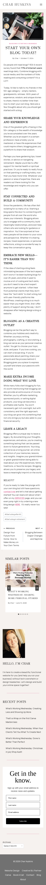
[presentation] (23, 575)
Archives (7, 842)
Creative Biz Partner (31, 870)
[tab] (18, 614)
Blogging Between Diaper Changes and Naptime (33, 533)
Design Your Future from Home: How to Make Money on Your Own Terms (11, 537)
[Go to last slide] (9, 588)
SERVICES (20, 498)
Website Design (12, 870)
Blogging (13, 44)
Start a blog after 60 (13, 514)
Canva (8, 875)
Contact (30, 875)
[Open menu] (41, 4)
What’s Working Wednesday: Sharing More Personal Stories (23, 595)
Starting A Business (28, 44)
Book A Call (18, 875)
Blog (39, 875)
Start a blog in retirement (15, 519)
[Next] (37, 588)
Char (16, 58)
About (23, 879)
